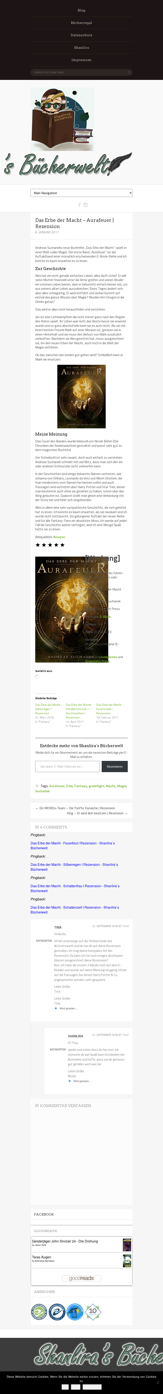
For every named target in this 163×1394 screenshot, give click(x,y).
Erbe (69, 785)
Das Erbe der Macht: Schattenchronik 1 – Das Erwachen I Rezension (78, 711)
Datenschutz (81, 35)
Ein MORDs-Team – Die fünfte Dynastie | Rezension (75, 807)
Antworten (44, 941)
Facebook (44, 1214)
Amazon (59, 536)
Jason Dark (40, 1245)
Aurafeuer (57, 785)
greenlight (96, 785)
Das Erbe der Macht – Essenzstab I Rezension (110, 708)
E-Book (105, 616)
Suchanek (42, 791)
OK (65, 1387)
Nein (76, 1387)
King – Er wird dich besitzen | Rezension (97, 813)
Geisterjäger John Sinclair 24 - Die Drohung (65, 1241)
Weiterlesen (92, 1387)
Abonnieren (115, 766)
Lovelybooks (108, 656)
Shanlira (81, 48)
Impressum (81, 60)
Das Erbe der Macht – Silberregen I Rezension (49, 708)
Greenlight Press (97, 661)
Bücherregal (81, 23)
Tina (58, 927)
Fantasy (80, 785)
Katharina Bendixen (45, 1260)
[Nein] (158, 1383)
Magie (121, 785)
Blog (81, 10)
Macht (110, 785)
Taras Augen (41, 1257)
